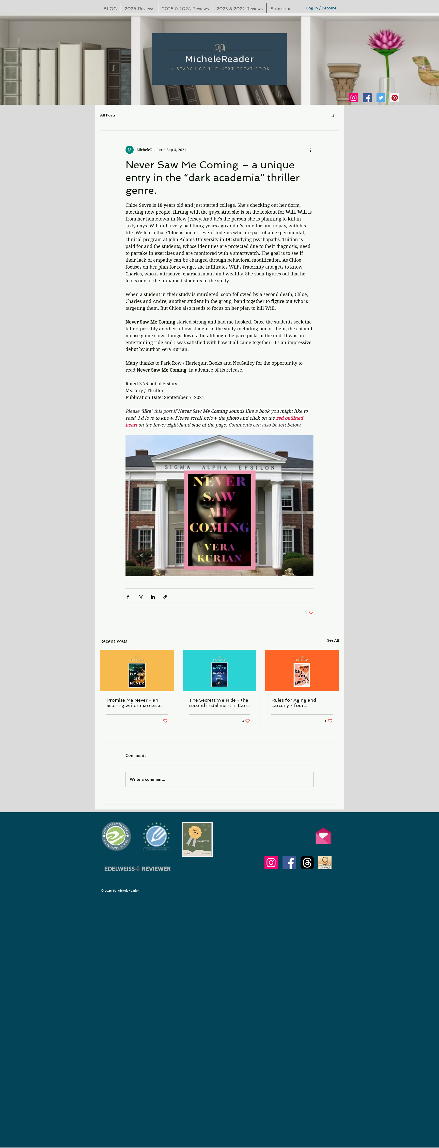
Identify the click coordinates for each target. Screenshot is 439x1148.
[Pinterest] (394, 97)
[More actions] (310, 150)
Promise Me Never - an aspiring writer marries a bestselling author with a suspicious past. (133, 702)
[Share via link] (165, 596)
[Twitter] (381, 97)
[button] (332, 115)
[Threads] (307, 862)
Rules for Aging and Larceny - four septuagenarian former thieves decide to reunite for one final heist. (298, 702)
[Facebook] (367, 97)
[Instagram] (353, 97)
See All (333, 640)
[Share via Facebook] (128, 596)
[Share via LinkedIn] (152, 596)
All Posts (108, 115)
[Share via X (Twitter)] (140, 596)
